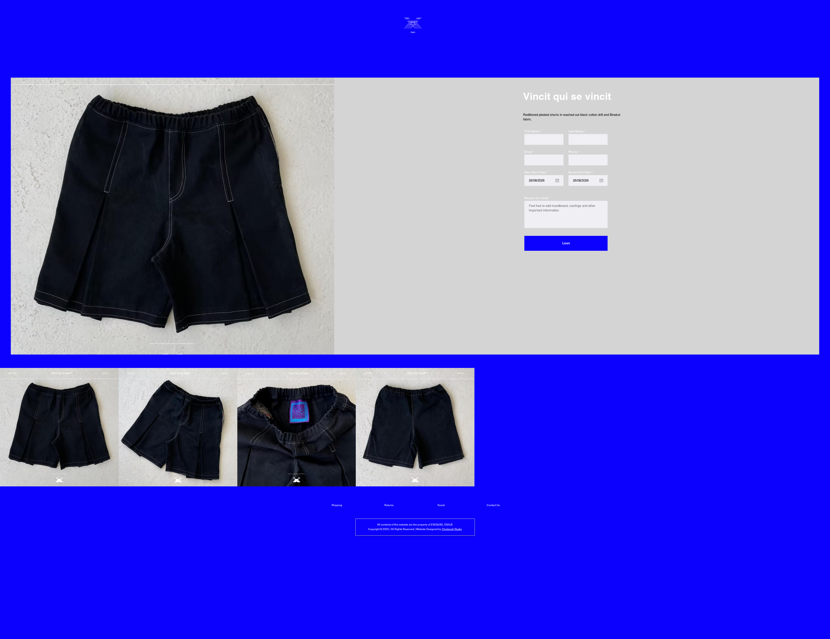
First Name (532, 131)
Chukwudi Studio (452, 529)
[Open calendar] (557, 180)
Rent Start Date (536, 172)
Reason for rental (536, 198)
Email (528, 151)
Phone (572, 151)
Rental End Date (581, 172)
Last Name (575, 131)
